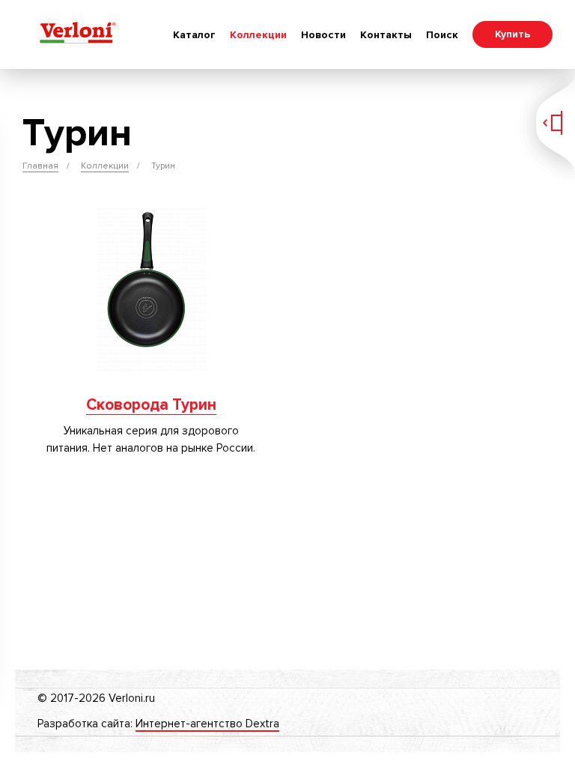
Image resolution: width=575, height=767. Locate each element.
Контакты (386, 35)
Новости (323, 35)
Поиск (442, 35)
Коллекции (258, 35)
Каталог (194, 35)
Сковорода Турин (151, 404)
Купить (512, 34)
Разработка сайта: (158, 723)
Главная (40, 166)
